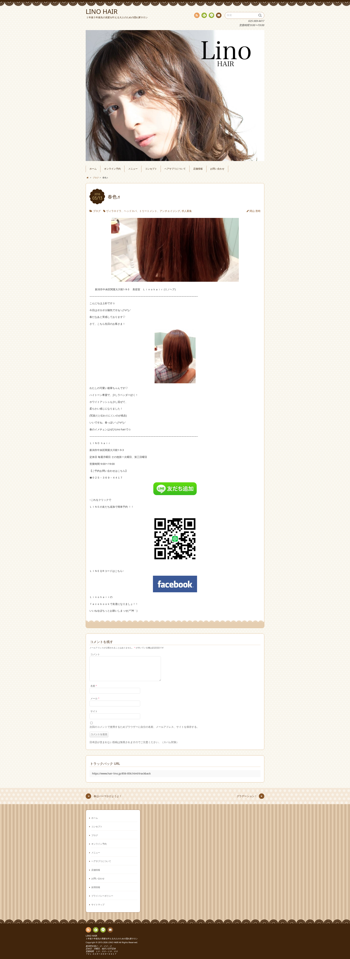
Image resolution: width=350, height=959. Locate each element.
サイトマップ (97, 904)
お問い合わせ (217, 168)
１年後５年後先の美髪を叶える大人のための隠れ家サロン (112, 938)
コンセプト (151, 168)
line (211, 15)
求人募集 (187, 211)
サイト (94, 711)
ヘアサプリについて (175, 168)
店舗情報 (198, 168)
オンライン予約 (112, 168)
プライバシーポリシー (102, 895)
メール (94, 698)
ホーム (93, 168)
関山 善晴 (255, 211)
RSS (197, 15)
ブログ (97, 211)
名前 (93, 685)
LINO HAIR (91, 935)
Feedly (204, 15)
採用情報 (95, 887)
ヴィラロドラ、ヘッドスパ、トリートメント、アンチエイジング (143, 211)
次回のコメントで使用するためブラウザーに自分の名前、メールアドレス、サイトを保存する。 (144, 727)
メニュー (133, 168)
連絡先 (218, 15)
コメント (95, 654)
